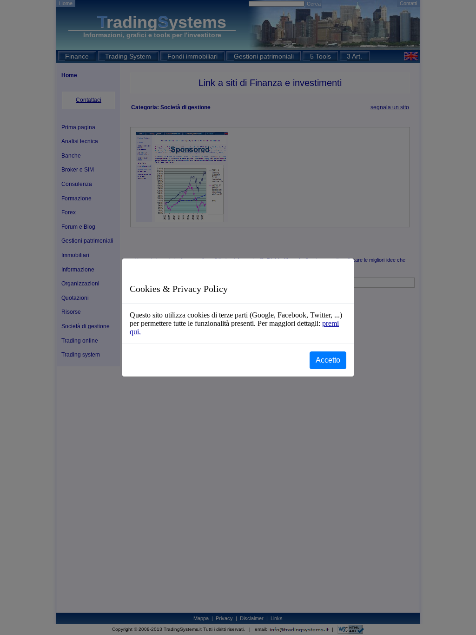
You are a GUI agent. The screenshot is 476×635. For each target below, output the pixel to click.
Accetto (328, 360)
